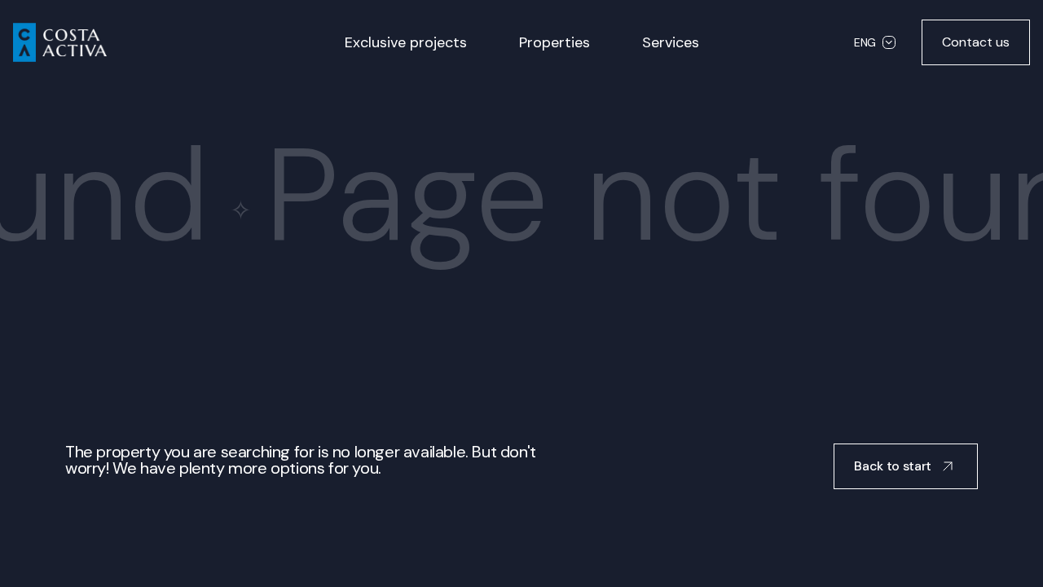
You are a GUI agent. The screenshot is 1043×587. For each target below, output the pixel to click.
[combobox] (875, 42)
